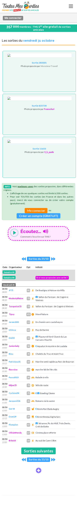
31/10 (4, 289)
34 (28, 377)
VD (28, 314)
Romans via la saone (45, 401)
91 (28, 290)
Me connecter (12, 18)
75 (28, 393)
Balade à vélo (42, 377)
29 (28, 416)
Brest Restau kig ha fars (48, 417)
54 (28, 346)
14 (28, 440)
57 (28, 409)
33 (28, 338)
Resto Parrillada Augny (48, 409)
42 (28, 424)
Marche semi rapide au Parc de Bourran (55, 361)
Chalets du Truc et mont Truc (50, 354)
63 (28, 330)
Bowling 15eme (47, 393)
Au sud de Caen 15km (46, 440)
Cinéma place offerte (46, 432)
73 (28, 298)
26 (28, 401)
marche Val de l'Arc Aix (46, 369)
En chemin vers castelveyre (49, 322)
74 (28, 354)
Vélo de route (42, 385)
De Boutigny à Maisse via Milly (50, 290)
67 (28, 432)
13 (28, 322)
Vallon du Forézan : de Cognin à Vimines (54, 306)
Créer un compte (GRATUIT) (38, 216)
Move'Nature (42, 314)
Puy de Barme (42, 330)
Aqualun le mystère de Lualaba (52, 346)
